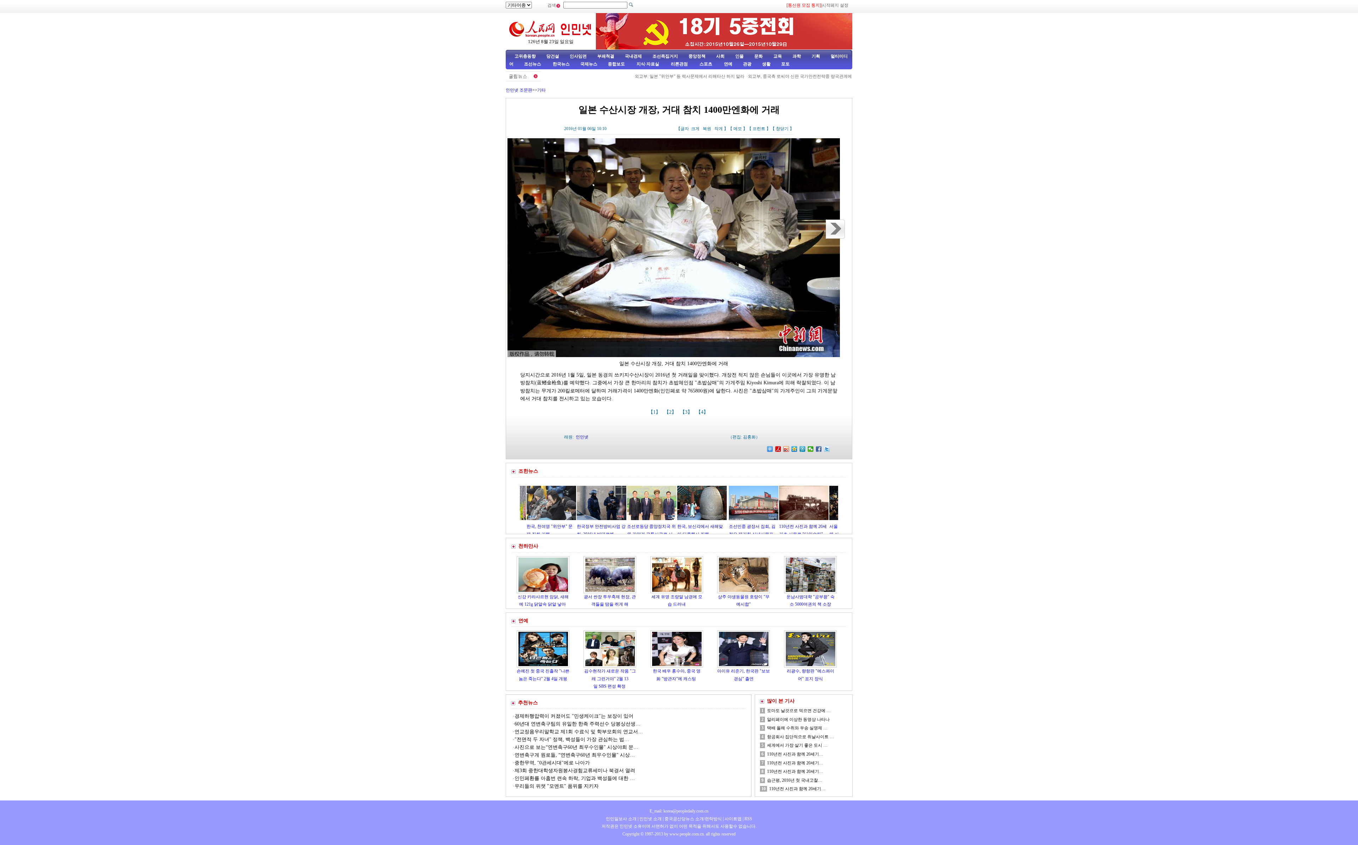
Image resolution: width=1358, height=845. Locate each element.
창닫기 (782, 128)
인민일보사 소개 (621, 818)
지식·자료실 (648, 64)
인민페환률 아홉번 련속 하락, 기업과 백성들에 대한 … (575, 778)
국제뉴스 (588, 64)
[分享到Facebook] (819, 449)
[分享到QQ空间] (794, 449)
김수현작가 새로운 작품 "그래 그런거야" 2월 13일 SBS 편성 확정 (610, 679)
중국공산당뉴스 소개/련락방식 (693, 818)
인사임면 (578, 56)
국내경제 (633, 56)
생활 (766, 64)
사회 (720, 56)
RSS (748, 818)
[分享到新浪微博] (786, 449)
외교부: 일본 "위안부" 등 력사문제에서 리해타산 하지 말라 (654, 76)
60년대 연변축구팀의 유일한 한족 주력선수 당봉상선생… (577, 724)
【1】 (655, 412)
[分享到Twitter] (827, 449)
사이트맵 (733, 818)
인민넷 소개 (650, 818)
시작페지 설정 (835, 5)
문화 (758, 56)
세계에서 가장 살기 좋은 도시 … (797, 745)
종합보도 (616, 64)
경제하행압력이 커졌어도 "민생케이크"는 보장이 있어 (574, 716)
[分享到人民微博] (778, 449)
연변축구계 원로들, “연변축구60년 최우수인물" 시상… (575, 755)
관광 (747, 64)
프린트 (759, 128)
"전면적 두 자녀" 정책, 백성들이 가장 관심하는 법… (572, 739)
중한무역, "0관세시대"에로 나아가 (552, 762)
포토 (785, 64)
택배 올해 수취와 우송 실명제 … (797, 727)
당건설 (552, 56)
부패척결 (605, 56)
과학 (797, 56)
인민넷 (582, 437)
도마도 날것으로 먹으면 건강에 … (799, 710)
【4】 (703, 412)
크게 (695, 128)
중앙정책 (697, 56)
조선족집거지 (665, 56)
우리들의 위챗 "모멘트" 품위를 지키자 (557, 786)
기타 (541, 90)
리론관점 (679, 64)
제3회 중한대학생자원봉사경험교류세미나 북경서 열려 (575, 770)
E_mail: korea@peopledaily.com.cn (679, 811)
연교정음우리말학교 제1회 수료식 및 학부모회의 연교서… (579, 731)
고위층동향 (525, 56)
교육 (777, 56)
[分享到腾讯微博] (803, 449)
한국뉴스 (561, 64)
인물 (739, 56)
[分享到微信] (811, 449)
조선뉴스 (533, 64)
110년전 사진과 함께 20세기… (795, 754)
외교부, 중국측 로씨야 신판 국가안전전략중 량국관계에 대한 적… (773, 76)
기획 (816, 56)
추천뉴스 (528, 702)
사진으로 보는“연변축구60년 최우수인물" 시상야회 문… (576, 747)
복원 (707, 128)
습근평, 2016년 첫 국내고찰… (794, 780)
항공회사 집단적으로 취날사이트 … (800, 736)
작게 (718, 128)
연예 (727, 64)
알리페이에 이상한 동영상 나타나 (798, 719)
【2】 (671, 412)
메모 (737, 128)
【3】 (687, 412)
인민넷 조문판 (519, 90)
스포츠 (705, 64)
